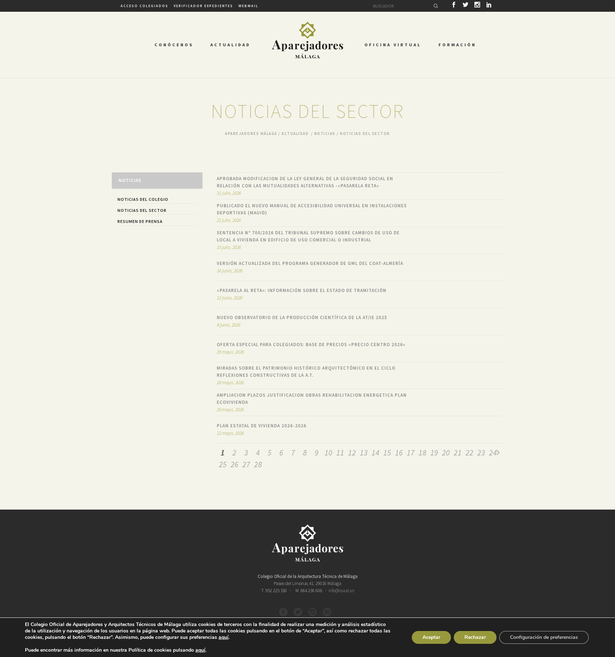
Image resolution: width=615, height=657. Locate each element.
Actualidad (295, 133)
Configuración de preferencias (544, 637)
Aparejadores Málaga (251, 133)
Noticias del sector (142, 210)
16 (399, 453)
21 (458, 453)
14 (375, 453)
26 (234, 464)
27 (246, 464)
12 (352, 453)
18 (422, 453)
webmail (248, 6)
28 (258, 464)
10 (328, 453)
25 (223, 464)
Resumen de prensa (140, 221)
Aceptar (431, 637)
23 (481, 453)
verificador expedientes (203, 6)
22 (469, 453)
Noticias (325, 133)
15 (387, 453)
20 (446, 453)
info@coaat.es (341, 591)
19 (434, 453)
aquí (223, 637)
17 (411, 453)
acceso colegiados (144, 6)
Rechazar (475, 637)
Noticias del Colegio (142, 199)
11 (340, 453)
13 (364, 453)
